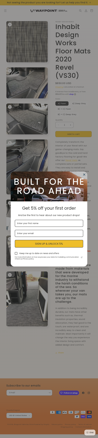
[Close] (84, 175)
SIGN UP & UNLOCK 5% (49, 244)
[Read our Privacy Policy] (81, 257)
